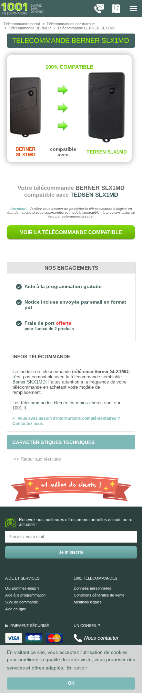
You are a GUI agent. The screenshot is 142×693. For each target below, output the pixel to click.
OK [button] (71, 683)
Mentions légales (88, 602)
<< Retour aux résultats (37, 459)
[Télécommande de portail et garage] (22, 8)
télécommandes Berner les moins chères (62, 402)
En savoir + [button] (79, 668)
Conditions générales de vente (99, 595)
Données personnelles (92, 588)
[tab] (71, 356)
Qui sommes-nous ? (22, 588)
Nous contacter (101, 638)
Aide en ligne (15, 609)
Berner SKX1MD (28, 382)
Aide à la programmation (25, 595)
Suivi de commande (21, 602)
